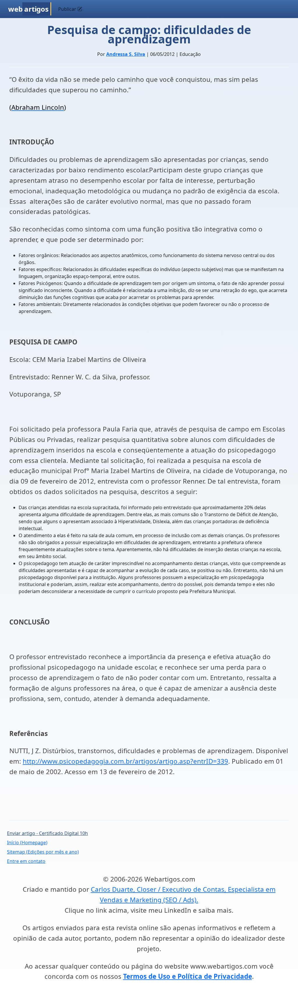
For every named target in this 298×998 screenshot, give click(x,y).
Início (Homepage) (27, 842)
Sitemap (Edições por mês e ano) (43, 852)
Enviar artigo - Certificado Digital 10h (47, 833)
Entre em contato (26, 861)
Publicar (67, 9)
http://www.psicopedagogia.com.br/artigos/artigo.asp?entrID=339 (125, 761)
